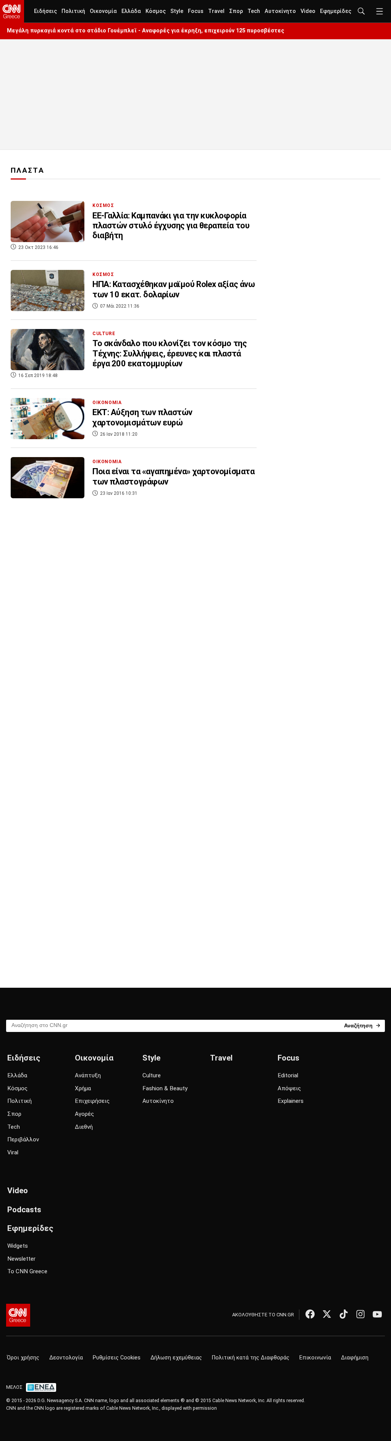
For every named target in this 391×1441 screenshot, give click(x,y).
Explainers (291, 1101)
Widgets (17, 1245)
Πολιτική (73, 11)
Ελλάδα (131, 11)
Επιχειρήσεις (92, 1101)
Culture (151, 1075)
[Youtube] (377, 1314)
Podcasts (24, 1209)
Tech (253, 11)
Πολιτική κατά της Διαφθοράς (250, 1357)
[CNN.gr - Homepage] (12, 11)
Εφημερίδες (335, 11)
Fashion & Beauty (164, 1088)
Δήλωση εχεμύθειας (176, 1357)
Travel (216, 11)
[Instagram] (360, 1314)
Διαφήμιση (354, 1357)
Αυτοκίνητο (280, 11)
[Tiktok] (343, 1314)
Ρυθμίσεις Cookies (117, 1357)
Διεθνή (84, 1126)
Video (308, 11)
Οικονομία (103, 11)
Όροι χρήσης (23, 1357)
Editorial (288, 1075)
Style (176, 11)
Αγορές (84, 1113)
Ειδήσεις (45, 11)
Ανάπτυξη (88, 1075)
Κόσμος (155, 11)
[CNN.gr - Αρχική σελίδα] (18, 1315)
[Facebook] (310, 1314)
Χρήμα (83, 1088)
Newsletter (21, 1258)
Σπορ (236, 11)
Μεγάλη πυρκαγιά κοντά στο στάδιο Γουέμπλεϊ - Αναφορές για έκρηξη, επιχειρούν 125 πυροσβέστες (145, 30)
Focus (196, 11)
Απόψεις (289, 1088)
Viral (12, 1152)
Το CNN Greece (27, 1271)
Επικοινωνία (315, 1357)
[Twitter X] (326, 1314)
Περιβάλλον (23, 1139)
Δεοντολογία (66, 1357)
